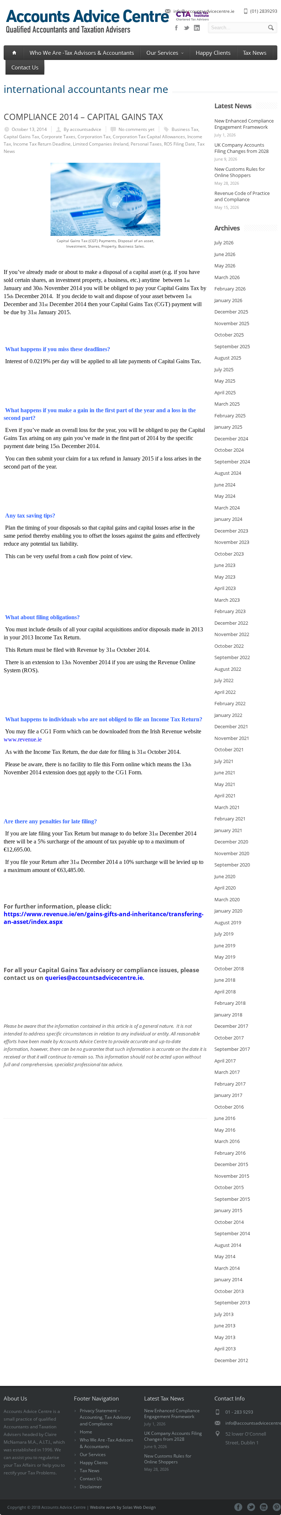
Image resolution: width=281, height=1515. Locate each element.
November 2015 (231, 1176)
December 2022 (231, 623)
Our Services (162, 52)
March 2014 (227, 1268)
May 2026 (224, 265)
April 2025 (225, 392)
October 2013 (229, 1291)
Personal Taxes (146, 144)
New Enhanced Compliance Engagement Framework (244, 123)
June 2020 (224, 876)
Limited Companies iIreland (100, 144)
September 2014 (232, 1233)
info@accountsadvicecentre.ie (204, 11)
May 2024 (224, 496)
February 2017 (230, 1083)
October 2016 (229, 1107)
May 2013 (224, 1337)
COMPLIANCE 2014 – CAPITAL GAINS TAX (83, 117)
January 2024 (228, 519)
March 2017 (227, 1072)
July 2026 (223, 242)
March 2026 (227, 277)
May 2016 (224, 1130)
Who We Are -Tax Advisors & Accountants (82, 52)
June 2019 (224, 945)
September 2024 (232, 461)
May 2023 (224, 577)
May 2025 (224, 380)
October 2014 (229, 1222)
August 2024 (227, 473)
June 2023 (224, 565)
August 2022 (227, 669)
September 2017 (232, 1049)
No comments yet (136, 129)
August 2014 (227, 1245)
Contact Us (24, 67)
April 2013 (225, 1348)
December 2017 (231, 1026)
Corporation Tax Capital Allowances (149, 137)
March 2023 (227, 600)
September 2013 (232, 1302)
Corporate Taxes (58, 137)
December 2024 (231, 438)
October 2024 (229, 450)
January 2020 (228, 910)
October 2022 (229, 646)
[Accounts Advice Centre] (106, 34)
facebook (176, 28)
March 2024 (227, 507)
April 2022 (225, 692)
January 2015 (228, 1210)
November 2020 (231, 853)
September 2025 (232, 346)
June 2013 (224, 1325)
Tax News (254, 52)
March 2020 (227, 899)
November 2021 (231, 738)
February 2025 (230, 415)
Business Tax (185, 129)
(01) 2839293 (263, 11)
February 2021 (230, 818)
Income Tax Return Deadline (42, 144)
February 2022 (230, 703)
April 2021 (225, 795)
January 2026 (228, 300)
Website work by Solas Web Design (123, 1507)
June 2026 (224, 254)
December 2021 (231, 726)
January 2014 (228, 1279)
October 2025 (229, 334)
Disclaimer (91, 1487)
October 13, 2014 (29, 129)
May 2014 (224, 1256)
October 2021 (229, 749)
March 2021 (227, 807)
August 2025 (227, 357)
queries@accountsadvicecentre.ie (94, 978)
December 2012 (231, 1360)
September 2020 (232, 864)
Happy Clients (213, 52)
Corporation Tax (94, 137)
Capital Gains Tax (21, 137)
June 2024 (224, 484)
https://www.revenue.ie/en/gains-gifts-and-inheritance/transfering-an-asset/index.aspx (103, 918)
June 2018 (224, 980)
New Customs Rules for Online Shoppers (239, 172)
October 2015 (229, 1187)
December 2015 (231, 1164)
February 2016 (230, 1153)
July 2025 (223, 369)
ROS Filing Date (179, 144)
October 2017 (229, 1037)
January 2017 (228, 1095)
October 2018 (229, 968)
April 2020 (225, 887)
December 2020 (231, 841)
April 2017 (225, 1060)
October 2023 (229, 553)
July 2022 (223, 680)
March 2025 (227, 404)
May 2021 (224, 784)
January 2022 (228, 715)
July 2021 (223, 761)
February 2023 (230, 611)
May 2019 (224, 957)
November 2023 (231, 542)
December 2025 (231, 311)
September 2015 (232, 1199)
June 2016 (224, 1118)
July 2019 (223, 934)
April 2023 (225, 588)
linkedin (197, 28)
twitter (187, 28)
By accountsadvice (82, 129)
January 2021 (228, 830)
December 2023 (231, 530)
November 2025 (231, 323)
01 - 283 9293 (239, 1412)
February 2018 (230, 1003)
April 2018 (225, 991)
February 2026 (230, 288)
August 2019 (227, 922)
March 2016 (227, 1141)
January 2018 (228, 1014)
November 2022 (231, 634)
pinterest (277, 1507)
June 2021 (224, 772)
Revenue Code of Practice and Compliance (242, 196)
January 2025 (228, 427)
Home (86, 1432)
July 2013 (223, 1314)
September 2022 (232, 657)
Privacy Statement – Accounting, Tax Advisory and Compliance (105, 1417)
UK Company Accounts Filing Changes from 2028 (241, 148)
